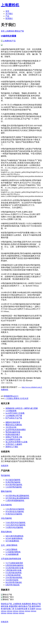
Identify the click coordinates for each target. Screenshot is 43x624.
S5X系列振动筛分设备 (15, 568)
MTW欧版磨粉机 (12, 541)
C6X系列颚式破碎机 (14, 487)
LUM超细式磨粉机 (13, 552)
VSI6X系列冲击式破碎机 (15, 523)
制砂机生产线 (6, 604)
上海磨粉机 (17, 604)
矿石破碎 (31, 609)
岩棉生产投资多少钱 (14, 437)
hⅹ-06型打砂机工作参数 (15, 413)
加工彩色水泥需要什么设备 (17, 442)
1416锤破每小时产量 (14, 416)
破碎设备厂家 (8, 609)
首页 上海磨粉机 (7, 31)
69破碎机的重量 (8, 36)
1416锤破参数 (11, 411)
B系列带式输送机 (13, 585)
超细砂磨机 (13, 606)
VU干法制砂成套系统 (14, 563)
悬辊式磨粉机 (6, 532)
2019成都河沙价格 (13, 439)
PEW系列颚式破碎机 (14, 485)
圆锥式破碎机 (6, 491)
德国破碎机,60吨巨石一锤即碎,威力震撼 (22, 408)
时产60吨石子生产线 (14, 418)
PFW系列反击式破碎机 (15, 512)
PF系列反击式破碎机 (14, 514)
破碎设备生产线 (24, 606)
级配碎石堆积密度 (13, 422)
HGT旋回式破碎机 (13, 480)
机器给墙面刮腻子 (13, 434)
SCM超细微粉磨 (12, 554)
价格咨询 (4, 622)
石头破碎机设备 (21, 609)
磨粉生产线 (19, 31)
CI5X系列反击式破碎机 (15, 509)
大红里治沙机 (11, 427)
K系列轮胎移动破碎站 (14, 565)
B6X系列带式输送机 (14, 582)
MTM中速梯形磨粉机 (14, 538)
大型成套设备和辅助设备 (11, 559)
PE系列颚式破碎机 (13, 482)
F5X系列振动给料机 (14, 573)
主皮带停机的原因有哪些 (16, 430)
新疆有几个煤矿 (12, 447)
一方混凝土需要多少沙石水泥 (16, 398)
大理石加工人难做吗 (14, 444)
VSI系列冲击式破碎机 (14, 527)
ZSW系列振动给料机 (14, 578)
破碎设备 (4, 606)
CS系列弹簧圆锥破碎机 (15, 500)
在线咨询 (4, 466)
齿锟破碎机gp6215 (11, 396)
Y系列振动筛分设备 (14, 570)
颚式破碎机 (5, 475)
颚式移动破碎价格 (13, 432)
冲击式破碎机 (6, 518)
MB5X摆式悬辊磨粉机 (15, 536)
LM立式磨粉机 (11, 549)
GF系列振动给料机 (13, 575)
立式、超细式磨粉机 (9, 545)
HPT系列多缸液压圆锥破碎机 (17, 498)
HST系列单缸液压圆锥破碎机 (17, 496)
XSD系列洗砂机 (12, 580)
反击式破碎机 (6, 505)
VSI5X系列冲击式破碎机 (15, 525)
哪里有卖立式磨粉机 (14, 425)
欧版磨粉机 (26, 604)
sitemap (38, 609)
